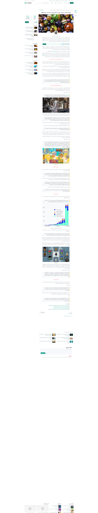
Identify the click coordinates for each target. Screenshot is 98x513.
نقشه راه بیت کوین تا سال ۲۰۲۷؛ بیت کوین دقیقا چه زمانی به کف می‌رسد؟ (63, 335)
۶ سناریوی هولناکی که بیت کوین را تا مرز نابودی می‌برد (46, 341)
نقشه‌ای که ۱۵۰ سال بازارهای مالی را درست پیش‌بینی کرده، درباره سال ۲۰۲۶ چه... (63, 338)
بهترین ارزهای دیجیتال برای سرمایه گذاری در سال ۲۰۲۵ (29, 66)
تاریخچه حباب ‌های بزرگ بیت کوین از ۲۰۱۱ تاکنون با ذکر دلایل (29, 70)
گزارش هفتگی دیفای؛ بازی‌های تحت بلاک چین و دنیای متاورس (61, 308)
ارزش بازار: (59, 0)
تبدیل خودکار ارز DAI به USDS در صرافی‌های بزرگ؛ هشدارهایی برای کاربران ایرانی (45, 335)
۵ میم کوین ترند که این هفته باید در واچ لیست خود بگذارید (63, 341)
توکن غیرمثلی (70, 313)
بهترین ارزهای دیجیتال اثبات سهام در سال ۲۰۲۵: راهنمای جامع (29, 63)
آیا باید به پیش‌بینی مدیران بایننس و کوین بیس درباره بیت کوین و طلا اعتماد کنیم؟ (29, 35)
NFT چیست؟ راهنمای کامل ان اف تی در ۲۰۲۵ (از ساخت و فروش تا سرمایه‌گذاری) (58, 309)
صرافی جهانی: (63, 0)
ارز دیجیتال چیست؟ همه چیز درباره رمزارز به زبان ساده (29, 46)
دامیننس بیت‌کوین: (69, 0)
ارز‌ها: (73, 0)
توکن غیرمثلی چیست (54, 51)
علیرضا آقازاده (56, 34)
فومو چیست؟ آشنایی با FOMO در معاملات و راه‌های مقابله (29, 73)
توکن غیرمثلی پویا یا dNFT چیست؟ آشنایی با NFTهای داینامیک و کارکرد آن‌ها (59, 305)
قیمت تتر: (53, 0)
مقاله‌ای (43, 55)
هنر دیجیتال (67, 95)
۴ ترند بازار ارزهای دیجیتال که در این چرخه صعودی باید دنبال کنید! (29, 39)
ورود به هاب (27, 22)
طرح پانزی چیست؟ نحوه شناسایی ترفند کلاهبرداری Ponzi (29, 53)
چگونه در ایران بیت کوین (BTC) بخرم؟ (29, 56)
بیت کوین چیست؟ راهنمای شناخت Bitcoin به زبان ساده (29, 49)
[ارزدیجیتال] (28, 3)
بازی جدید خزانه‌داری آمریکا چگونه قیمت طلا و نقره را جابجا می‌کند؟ (29, 31)
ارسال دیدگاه (43, 353)
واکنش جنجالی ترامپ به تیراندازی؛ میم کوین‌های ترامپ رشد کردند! (45, 338)
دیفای (69, 55)
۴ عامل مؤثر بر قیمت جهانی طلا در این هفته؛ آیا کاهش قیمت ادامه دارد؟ (29, 28)
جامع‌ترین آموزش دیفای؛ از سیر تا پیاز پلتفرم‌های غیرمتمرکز (61, 306)
